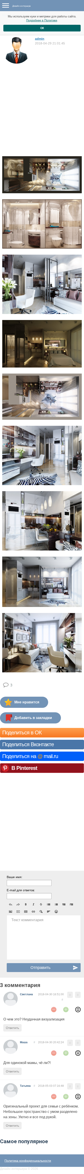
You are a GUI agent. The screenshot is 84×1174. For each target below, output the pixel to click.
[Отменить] (10, 904)
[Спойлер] (41, 911)
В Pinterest (24, 768)
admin (39, 38)
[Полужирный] (26, 904)
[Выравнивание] (48, 911)
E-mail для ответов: (21, 890)
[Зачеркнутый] (41, 904)
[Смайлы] (56, 911)
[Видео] (18, 911)
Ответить (12, 1028)
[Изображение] (10, 911)
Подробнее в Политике (41, 20)
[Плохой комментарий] (53, 1009)
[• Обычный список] (48, 904)
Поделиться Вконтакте (28, 744)
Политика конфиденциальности (27, 1160)
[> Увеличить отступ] (71, 904)
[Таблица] (26, 911)
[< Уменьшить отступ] (64, 904)
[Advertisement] (42, 108)
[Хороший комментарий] (66, 1009)
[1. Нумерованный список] (56, 904)
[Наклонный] (33, 904)
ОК (42, 28)
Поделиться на (30, 756)
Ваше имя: (14, 877)
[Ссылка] (33, 911)
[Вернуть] (18, 904)
